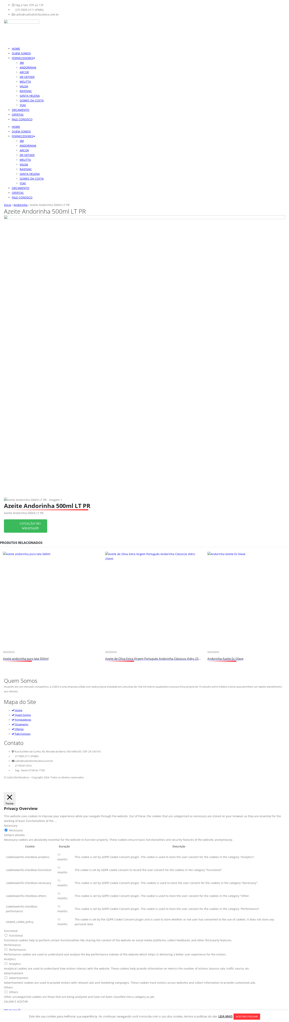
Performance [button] (12, 945)
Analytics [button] (10, 959)
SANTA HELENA (30, 96)
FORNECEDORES (22, 58)
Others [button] (8, 987)
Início (7, 205)
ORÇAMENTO (20, 110)
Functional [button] (11, 931)
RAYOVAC (26, 91)
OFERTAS (18, 114)
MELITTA (25, 81)
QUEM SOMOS (21, 53)
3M (22, 63)
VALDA (24, 86)
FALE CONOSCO (22, 119)
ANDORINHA (28, 67)
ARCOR (24, 72)
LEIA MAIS (225, 1016)
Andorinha (21, 205)
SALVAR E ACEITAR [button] (16, 1001)
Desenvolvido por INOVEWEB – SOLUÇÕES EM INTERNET (37, 786)
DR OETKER (27, 77)
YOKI (23, 105)
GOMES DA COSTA (32, 100)
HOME (16, 48)
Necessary (16, 830)
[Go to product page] (51, 600)
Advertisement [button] (13, 973)
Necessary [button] (10, 825)
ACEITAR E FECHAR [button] (247, 1016)
